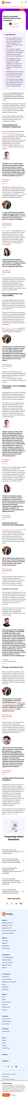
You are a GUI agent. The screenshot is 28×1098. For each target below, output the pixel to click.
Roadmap (4, 1054)
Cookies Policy (5, 1076)
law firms (20, 194)
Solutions (4, 920)
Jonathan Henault (7, 770)
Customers (5, 1016)
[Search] (21, 2)
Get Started (5, 1061)
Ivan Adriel (5, 659)
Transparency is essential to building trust (12, 529)
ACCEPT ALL (6, 1095)
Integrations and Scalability (9, 981)
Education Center (6, 1021)
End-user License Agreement (8, 1079)
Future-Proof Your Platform (9, 930)
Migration (4, 943)
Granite (4, 663)
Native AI (4, 967)
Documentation (6, 948)
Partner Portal (5, 1031)
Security (4, 984)
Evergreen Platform (7, 979)
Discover (4, 994)
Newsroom (5, 1004)
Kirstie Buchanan (7, 223)
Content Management (7, 957)
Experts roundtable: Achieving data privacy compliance (12, 6)
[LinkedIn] (16, 903)
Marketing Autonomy (7, 923)
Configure (13, 1094)
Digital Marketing (6, 960)
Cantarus (4, 227)
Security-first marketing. (12, 814)
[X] (11, 903)
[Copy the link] (21, 903)
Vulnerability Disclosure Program (9, 1074)
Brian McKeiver (6, 179)
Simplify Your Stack (7, 925)
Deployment (5, 987)
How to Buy (5, 940)
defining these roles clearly (10, 328)
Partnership (5, 1028)
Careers (4, 1040)
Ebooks (4, 999)
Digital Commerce (6, 965)
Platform (4, 938)
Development (5, 976)
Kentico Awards (6, 1007)
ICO (5, 230)
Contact (4, 1045)
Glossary (4, 1009)
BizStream (4, 183)
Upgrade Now (5, 945)
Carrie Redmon (6, 270)
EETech (4, 274)
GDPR (10, 230)
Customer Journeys (7, 962)
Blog (3, 997)
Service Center (6, 1024)
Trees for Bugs (5, 1048)
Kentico (4, 774)
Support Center (6, 1018)
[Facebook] (7, 903)
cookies (10, 1085)
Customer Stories (6, 1002)
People (4, 1043)
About (3, 1037)
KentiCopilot (5, 989)
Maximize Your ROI (7, 928)
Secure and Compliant (7, 933)
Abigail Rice (16, 24)
